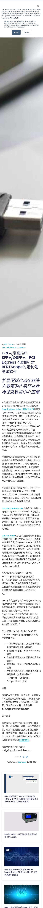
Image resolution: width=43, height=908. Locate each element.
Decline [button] (26, 32)
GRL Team (22, 762)
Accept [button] (16, 32)
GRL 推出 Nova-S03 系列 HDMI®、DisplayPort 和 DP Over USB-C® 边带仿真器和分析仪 (20, 872)
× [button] (37, 5)
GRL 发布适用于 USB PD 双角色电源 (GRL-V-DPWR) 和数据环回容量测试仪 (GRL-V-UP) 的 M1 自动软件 (21, 799)
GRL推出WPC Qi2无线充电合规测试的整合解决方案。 (20, 835)
